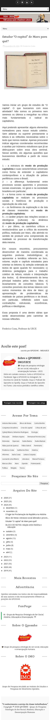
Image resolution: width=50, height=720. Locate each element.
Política (5, 468)
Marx (17, 463)
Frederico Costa (29, 46)
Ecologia (35, 432)
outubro (9, 531)
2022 (6, 560)
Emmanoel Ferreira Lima (36, 437)
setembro (10, 535)
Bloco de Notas (25, 423)
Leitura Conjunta (30, 454)
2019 (6, 570)
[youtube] (27, 2)
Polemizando (36, 463)
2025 (6, 501)
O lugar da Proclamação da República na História (26, 514)
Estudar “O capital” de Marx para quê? (21, 521)
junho (8, 545)
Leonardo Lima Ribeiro (10, 459)
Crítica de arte (41, 428)
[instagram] (22, 2)
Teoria (22, 468)
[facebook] (17, 2)
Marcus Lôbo (7, 463)
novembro (10, 511)
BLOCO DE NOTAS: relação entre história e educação (24, 526)
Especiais (16, 441)
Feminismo (38, 446)
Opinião (25, 463)
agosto (9, 538)
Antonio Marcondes (9, 423)
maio (8, 549)
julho (8, 542)
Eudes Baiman (40, 441)
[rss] (31, 2)
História (35, 450)
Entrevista (5, 441)
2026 (6, 498)
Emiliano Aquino (18, 437)
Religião (14, 468)
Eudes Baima (27, 441)
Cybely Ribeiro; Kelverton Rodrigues (15, 432)
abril (8, 552)
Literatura (25, 459)
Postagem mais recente (13, 403)
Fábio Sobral (26, 446)
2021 (6, 563)
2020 (6, 567)
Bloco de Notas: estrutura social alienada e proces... (27, 518)
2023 (6, 556)
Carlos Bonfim (39, 423)
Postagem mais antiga (36, 403)
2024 (6, 505)
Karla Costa (16, 454)
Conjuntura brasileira (10, 428)
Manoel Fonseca (38, 459)
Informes (5, 454)
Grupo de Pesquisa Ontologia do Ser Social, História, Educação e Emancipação (24, 615)
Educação (5, 437)
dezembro (10, 508)
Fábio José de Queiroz (10, 446)
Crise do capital (26, 428)
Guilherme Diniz (23, 450)
